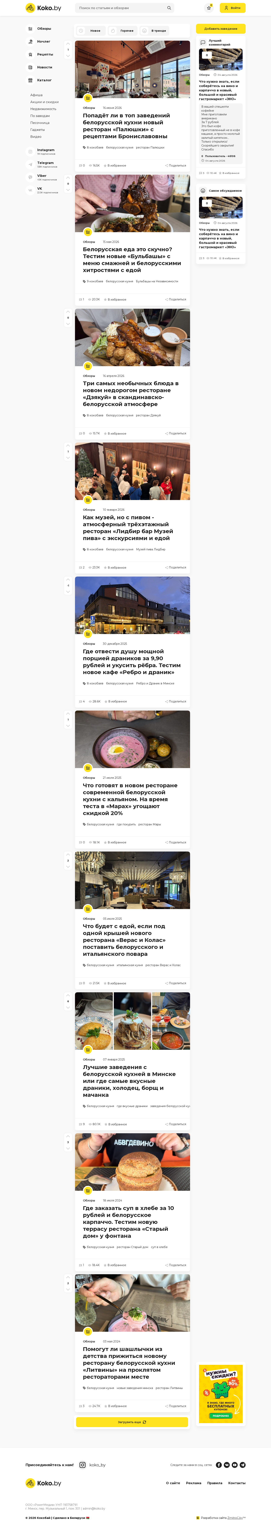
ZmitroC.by (235, 1518)
